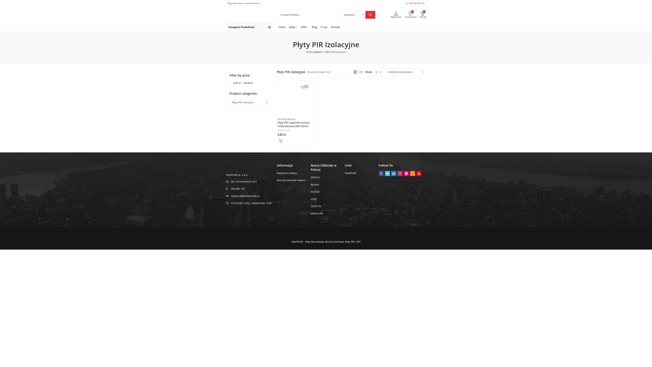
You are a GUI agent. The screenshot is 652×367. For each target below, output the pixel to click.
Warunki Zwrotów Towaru (291, 180)
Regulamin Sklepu (287, 173)
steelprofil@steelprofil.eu (245, 196)
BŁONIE (315, 184)
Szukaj (370, 15)
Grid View (355, 72)
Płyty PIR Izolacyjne (286, 119)
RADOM (315, 191)
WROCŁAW (317, 213)
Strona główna (314, 52)
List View (361, 72)
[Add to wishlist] (305, 86)
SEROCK (315, 177)
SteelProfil (350, 173)
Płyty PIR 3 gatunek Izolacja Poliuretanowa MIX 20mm (293, 124)
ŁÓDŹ (314, 199)
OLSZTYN (316, 206)
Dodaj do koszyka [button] (280, 141)
